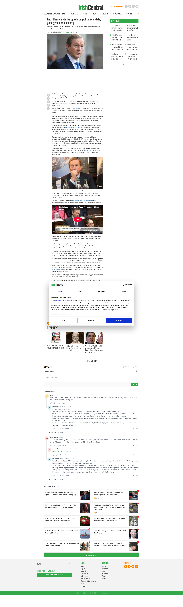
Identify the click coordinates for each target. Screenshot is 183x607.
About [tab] (124, 291)
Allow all (119, 320)
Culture (105, 574)
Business (105, 569)
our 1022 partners (62, 300)
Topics (83, 569)
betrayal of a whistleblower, (93, 150)
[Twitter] (129, 6)
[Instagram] (133, 6)
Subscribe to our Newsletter (54, 575)
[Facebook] (126, 6)
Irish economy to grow (72, 127)
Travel (104, 576)
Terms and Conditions (88, 581)
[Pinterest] (136, 6)
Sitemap (83, 586)
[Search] (138, 14)
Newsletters (117, 6)
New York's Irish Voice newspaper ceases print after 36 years (55, 347)
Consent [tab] (59, 291)
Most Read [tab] (115, 20)
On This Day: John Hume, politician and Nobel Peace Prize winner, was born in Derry (94, 349)
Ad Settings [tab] (102, 291)
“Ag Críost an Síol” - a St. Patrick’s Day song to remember (75, 347)
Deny (64, 320)
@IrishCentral (64, 32)
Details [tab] (80, 291)
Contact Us (84, 574)
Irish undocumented (69, 248)
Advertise (84, 576)
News (104, 566)
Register (84, 584)
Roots (104, 579)
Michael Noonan (76, 109)
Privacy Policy (85, 579)
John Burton (56, 269)
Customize (90, 320)
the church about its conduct (81, 200)
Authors (83, 566)
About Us (84, 571)
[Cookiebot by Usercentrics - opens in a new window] (124, 285)
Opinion (105, 571)
